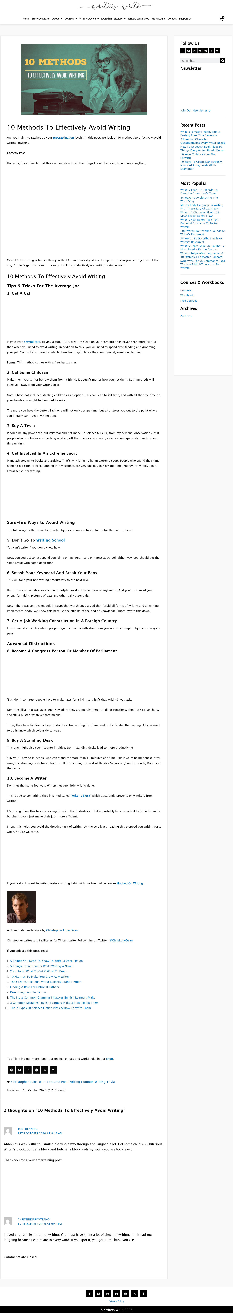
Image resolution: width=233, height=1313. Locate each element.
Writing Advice (87, 18)
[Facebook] (11, 1070)
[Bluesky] (19, 1070)
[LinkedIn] (28, 1070)
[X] (45, 1070)
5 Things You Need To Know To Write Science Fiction (46, 961)
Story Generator (41, 18)
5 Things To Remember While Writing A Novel (41, 966)
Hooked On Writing (130, 883)
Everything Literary (112, 18)
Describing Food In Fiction (28, 992)
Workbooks (187, 295)
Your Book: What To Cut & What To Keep (38, 971)
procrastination (63, 137)
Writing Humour (81, 1082)
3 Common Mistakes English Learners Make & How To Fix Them (54, 1002)
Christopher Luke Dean (62, 930)
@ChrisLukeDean (121, 940)
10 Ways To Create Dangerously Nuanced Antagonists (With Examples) (201, 165)
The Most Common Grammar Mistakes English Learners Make (52, 997)
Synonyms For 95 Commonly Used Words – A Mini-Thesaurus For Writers (202, 264)
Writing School (50, 540)
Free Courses (188, 300)
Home (26, 18)
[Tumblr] (53, 1070)
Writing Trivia (105, 1082)
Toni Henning (27, 1128)
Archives (186, 316)
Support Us (185, 18)
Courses (69, 18)
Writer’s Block (80, 795)
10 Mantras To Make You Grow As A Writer (39, 976)
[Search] (222, 60)
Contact (172, 18)
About (55, 18)
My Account (158, 18)
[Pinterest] (36, 1070)
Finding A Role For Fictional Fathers (34, 987)
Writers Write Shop (138, 18)
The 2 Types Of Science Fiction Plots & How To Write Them (50, 1008)
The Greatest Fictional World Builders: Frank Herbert (46, 981)
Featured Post (57, 1082)
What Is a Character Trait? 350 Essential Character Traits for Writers (199, 224)
